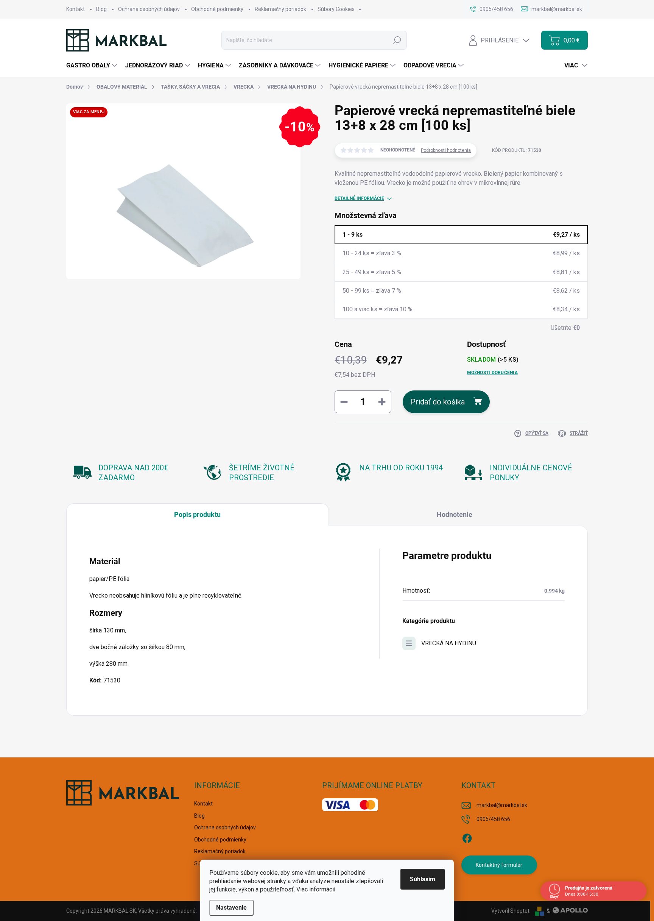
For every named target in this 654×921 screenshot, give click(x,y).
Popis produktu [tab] (197, 514)
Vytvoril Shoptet (510, 911)
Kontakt (75, 9)
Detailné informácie (359, 198)
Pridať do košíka (438, 401)
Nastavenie (231, 907)
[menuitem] (92, 65)
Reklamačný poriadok (280, 9)
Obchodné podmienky (217, 9)
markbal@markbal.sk (501, 805)
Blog (101, 9)
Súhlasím (422, 879)
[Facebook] (467, 837)
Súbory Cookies (336, 9)
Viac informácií (315, 889)
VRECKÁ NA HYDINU (448, 643)
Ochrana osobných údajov (149, 9)
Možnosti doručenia (492, 372)
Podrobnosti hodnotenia (446, 150)
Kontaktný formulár (499, 865)
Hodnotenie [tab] (454, 514)
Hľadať (397, 40)
